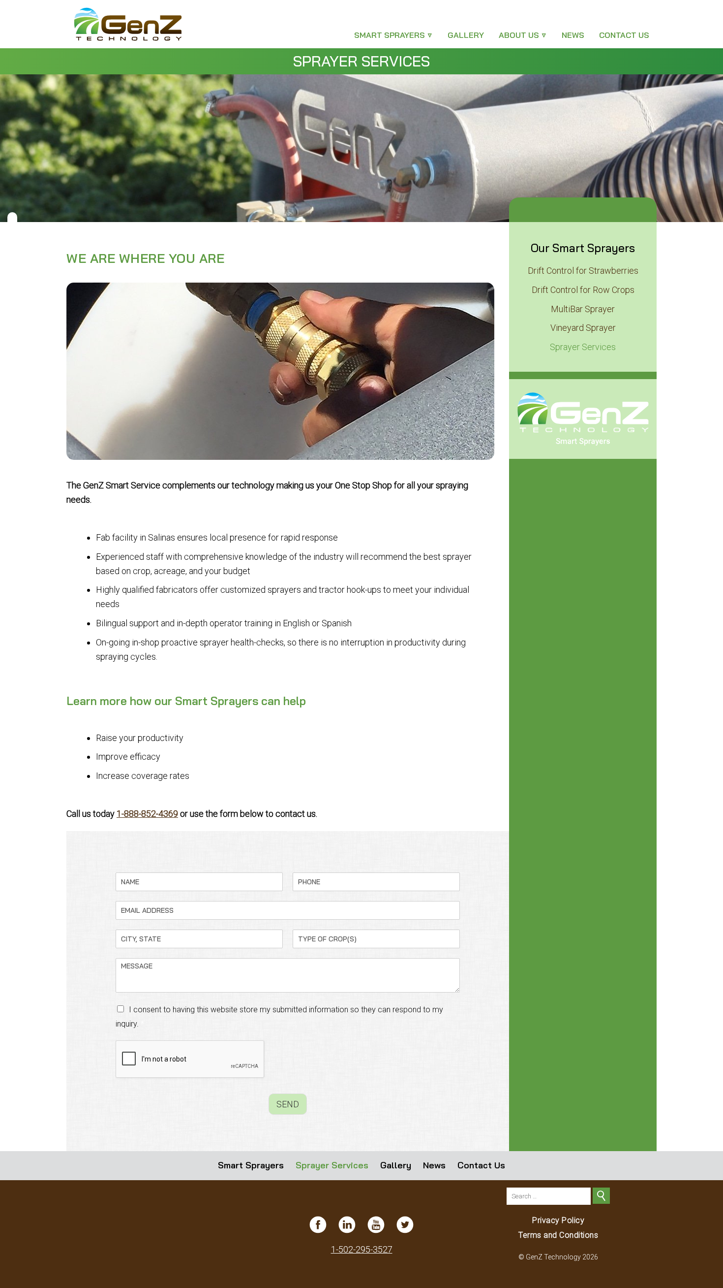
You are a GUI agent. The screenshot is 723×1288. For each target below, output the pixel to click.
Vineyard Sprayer (583, 327)
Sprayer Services (583, 347)
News (573, 35)
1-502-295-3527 (361, 1249)
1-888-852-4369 (147, 813)
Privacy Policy (558, 1220)
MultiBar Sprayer (583, 309)
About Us (519, 35)
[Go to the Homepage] (140, 24)
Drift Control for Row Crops (583, 290)
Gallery (466, 35)
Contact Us (624, 35)
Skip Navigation (17, 2)
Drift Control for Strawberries (583, 270)
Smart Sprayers (389, 35)
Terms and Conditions (558, 1235)
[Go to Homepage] (582, 419)
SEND (287, 1104)
